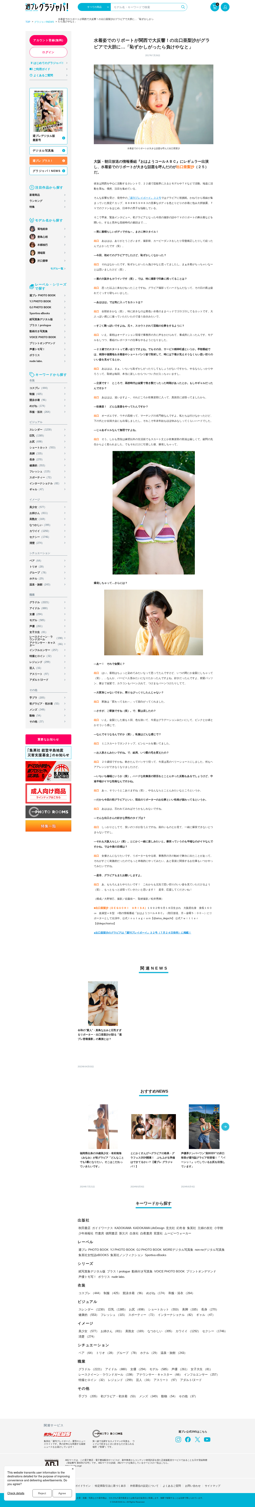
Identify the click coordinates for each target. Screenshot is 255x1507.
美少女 (38, 507)
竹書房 (99, 1233)
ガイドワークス (102, 1228)
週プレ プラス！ (43, 160)
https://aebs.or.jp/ (73, 1466)
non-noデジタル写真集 (210, 1249)
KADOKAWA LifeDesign (148, 1228)
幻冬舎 (181, 1228)
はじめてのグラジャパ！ (48, 63)
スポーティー (41, 477)
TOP (28, 22)
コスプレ (39, 388)
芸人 (36, 667)
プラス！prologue (40, 325)
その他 (37, 721)
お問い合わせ (193, 1485)
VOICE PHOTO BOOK (42, 337)
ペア (36, 560)
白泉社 (134, 1233)
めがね (38, 405)
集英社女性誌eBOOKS (93, 1255)
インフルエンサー (44, 650)
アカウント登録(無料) (48, 40)
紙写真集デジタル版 (41, 319)
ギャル (37, 489)
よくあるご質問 (43, 75)
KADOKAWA (123, 1228)
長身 (36, 459)
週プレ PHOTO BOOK (42, 295)
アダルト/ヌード (38, 679)
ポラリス (34, 355)
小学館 (218, 1228)
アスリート (39, 673)
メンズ (38, 709)
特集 (32, 206)
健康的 (38, 465)
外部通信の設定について (144, 1485)
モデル (38, 620)
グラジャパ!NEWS (44, 22)
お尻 (36, 441)
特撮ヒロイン (41, 656)
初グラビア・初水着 (45, 703)
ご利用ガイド (41, 69)
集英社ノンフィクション (126, 1255)
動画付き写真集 (38, 331)
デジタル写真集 (43, 150)
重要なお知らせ (48, 739)
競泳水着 (38, 399)
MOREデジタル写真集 (178, 1249)
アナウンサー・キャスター (46, 644)
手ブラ (38, 697)
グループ (38, 572)
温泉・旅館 (40, 584)
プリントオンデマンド (42, 343)
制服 (36, 393)
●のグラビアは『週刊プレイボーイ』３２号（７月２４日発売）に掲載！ (142, 932)
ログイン (48, 52)
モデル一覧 (56, 268)
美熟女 (38, 519)
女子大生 (38, 632)
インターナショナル (45, 483)
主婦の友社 (205, 1228)
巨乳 (37, 435)
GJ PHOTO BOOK (40, 307)
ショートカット (43, 447)
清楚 (36, 542)
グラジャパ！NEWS (46, 170)
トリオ (37, 566)
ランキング (35, 200)
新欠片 (123, 1233)
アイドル (39, 608)
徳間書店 (112, 1233)
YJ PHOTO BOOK (40, 301)
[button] (225, 1127)
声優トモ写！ (37, 349)
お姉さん (39, 513)
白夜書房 (146, 1233)
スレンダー (41, 429)
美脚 (36, 453)
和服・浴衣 (40, 411)
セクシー (40, 536)
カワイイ (40, 530)
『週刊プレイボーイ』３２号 (144, 197)
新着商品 (34, 194)
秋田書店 (84, 1228)
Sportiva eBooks (39, 313)
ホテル (37, 578)
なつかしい (40, 525)
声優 (36, 626)
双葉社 (158, 1233)
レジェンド (40, 662)
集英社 (191, 1228)
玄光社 (170, 1228)
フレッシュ (40, 471)
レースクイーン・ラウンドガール (46, 638)
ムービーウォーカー (177, 1233)
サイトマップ (212, 1485)
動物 (36, 715)
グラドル (40, 602)
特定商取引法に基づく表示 (110, 1485)
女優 (36, 614)
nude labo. (36, 361)
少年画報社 (85, 1233)
